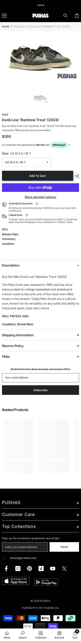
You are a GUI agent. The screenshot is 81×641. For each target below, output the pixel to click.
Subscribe (40, 390)
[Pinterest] (29, 568)
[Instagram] (18, 568)
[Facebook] (6, 568)
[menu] (4, 15)
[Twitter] (64, 568)
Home (5, 26)
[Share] (76, 176)
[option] (40, 57)
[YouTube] (52, 568)
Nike (5, 114)
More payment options (40, 197)
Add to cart (37, 175)
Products (19, 26)
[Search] (65, 15)
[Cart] (77, 15)
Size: (16, 153)
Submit (64, 546)
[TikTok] (41, 568)
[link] (18, 465)
